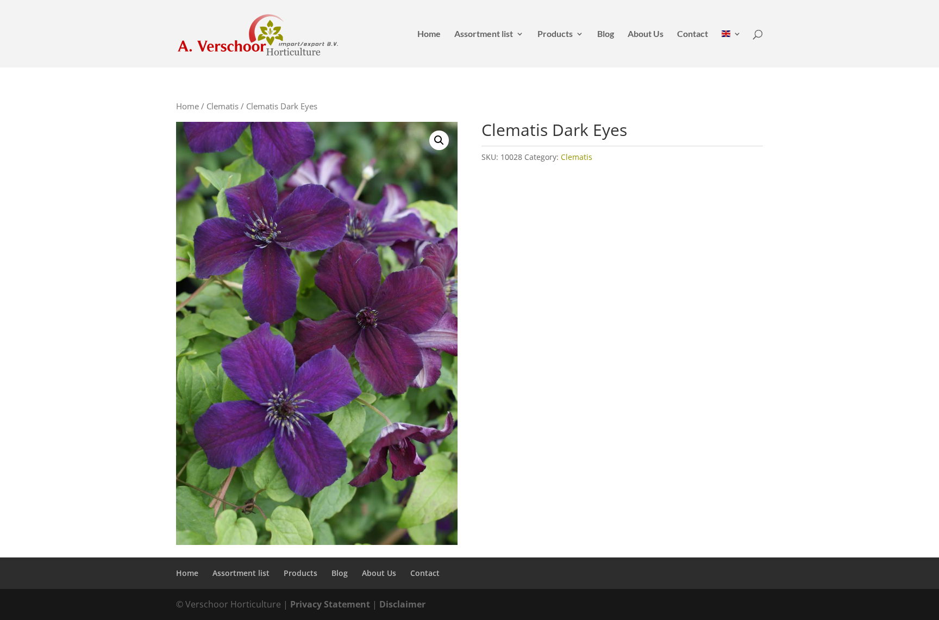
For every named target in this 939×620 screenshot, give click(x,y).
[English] (731, 48)
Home (429, 34)
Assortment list (483, 34)
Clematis (222, 106)
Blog (605, 34)
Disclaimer (402, 604)
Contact (692, 34)
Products (555, 34)
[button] (439, 140)
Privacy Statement (330, 604)
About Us (645, 34)
